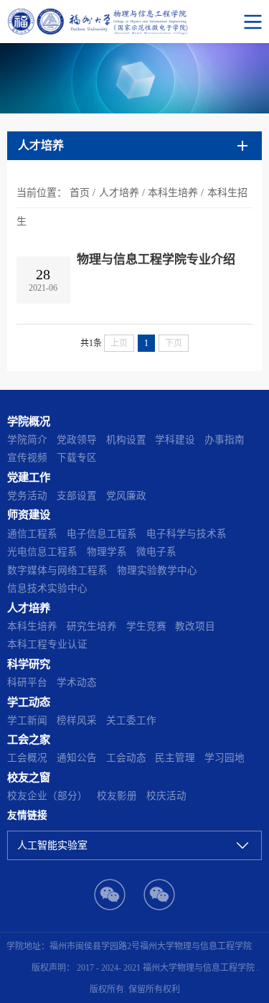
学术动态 (77, 682)
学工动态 (28, 702)
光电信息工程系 (42, 551)
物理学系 (107, 551)
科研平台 (27, 682)
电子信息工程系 (102, 533)
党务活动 (27, 495)
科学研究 (28, 664)
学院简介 (27, 439)
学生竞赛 (146, 626)
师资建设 (28, 514)
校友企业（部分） (47, 795)
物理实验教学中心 (157, 570)
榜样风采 (77, 720)
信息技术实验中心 (47, 588)
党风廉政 (126, 495)
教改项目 (195, 626)
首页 (80, 192)
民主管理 (175, 757)
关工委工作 (131, 720)
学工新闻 (27, 720)
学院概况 (28, 421)
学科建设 (175, 439)
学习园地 (224, 757)
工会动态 (126, 757)
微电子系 (156, 551)
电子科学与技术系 (186, 533)
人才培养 (119, 192)
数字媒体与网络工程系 (57, 570)
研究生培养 (92, 626)
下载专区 (77, 457)
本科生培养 (173, 192)
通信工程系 (32, 533)
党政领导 (77, 439)
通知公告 (77, 757)
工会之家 (28, 739)
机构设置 (126, 439)
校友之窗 (28, 777)
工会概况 (27, 757)
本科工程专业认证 (47, 644)
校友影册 (117, 795)
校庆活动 (166, 795)
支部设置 (77, 495)
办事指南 (224, 439)
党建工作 (28, 477)
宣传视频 (27, 457)
